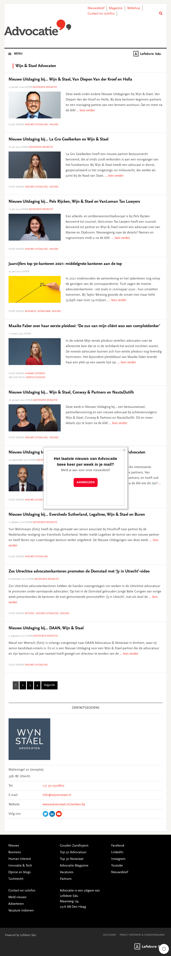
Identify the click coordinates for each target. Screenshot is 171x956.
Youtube (117, 865)
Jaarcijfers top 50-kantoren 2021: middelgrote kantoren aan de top (65, 264)
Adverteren (16, 904)
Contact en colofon (101, 13)
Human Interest (35, 373)
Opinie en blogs (19, 872)
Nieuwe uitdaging (36, 124)
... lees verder (85, 110)
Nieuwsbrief (96, 8)
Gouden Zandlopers (74, 845)
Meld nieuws (17, 897)
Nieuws (53, 124)
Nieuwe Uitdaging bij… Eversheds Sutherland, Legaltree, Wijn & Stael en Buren (77, 515)
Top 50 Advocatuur (73, 852)
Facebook (117, 845)
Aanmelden (86, 482)
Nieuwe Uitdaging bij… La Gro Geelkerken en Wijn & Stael (58, 139)
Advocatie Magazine (74, 865)
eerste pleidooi (35, 377)
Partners (66, 879)
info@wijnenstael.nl (57, 795)
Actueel (30, 613)
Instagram (44, 311)
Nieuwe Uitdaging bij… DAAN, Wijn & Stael (46, 628)
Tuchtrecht (15, 879)
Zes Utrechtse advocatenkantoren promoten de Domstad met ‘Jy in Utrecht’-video (79, 571)
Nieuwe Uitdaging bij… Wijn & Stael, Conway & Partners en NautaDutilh (71, 392)
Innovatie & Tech (20, 865)
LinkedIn (117, 852)
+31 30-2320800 (53, 785)
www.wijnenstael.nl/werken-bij (64, 804)
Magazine (116, 8)
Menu (18, 53)
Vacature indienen (21, 910)
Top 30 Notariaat (71, 859)
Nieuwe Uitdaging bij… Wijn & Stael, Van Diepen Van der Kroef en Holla (70, 79)
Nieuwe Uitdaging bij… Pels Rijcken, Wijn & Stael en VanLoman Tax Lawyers (74, 202)
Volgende (49, 685)
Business (30, 311)
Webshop (133, 8)
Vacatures (66, 872)
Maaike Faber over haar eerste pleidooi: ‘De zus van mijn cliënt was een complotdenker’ (84, 326)
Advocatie (37, 29)
